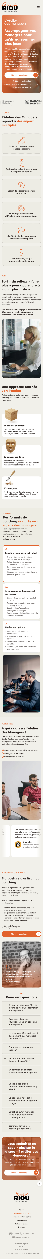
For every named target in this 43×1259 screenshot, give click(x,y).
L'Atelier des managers (21, 1213)
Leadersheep (22, 1220)
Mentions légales (21, 1244)
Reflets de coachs (21, 1224)
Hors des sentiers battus (21, 1217)
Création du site (21, 1249)
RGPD (21, 1247)
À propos (21, 1227)
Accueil (21, 1210)
